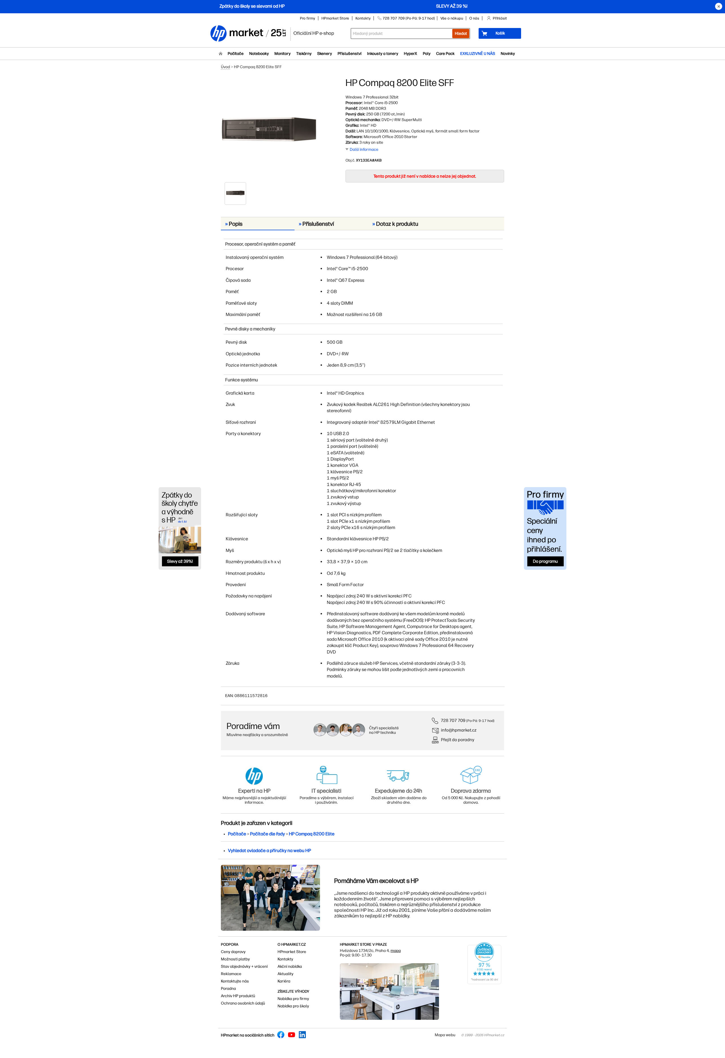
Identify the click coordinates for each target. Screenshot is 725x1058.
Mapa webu (445, 1035)
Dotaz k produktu (395, 223)
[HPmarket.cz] (247, 34)
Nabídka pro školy (293, 1006)
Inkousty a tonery (382, 53)
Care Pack (445, 53)
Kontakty (363, 18)
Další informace (364, 149)
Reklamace (231, 973)
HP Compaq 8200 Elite (311, 833)
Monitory (282, 53)
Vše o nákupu (451, 18)
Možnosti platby (235, 959)
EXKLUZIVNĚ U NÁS (477, 53)
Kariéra (284, 981)
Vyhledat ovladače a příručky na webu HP (269, 850)
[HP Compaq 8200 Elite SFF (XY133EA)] (269, 129)
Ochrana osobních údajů (243, 1003)
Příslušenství (349, 53)
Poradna (228, 988)
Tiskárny (304, 53)
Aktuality (285, 973)
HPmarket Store (335, 18)
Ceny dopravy (233, 951)
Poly (426, 53)
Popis (233, 223)
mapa (396, 950)
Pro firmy (307, 18)
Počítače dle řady (267, 833)
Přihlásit (500, 18)
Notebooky (259, 53)
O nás (474, 18)
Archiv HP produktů (238, 996)
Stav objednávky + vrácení (244, 966)
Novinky (508, 53)
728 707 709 (453, 720)
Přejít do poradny (457, 739)
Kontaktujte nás (235, 981)
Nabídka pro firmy (293, 998)
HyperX (410, 53)
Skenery (324, 53)
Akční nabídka (290, 966)
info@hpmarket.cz (459, 730)
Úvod (225, 66)
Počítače (236, 53)
